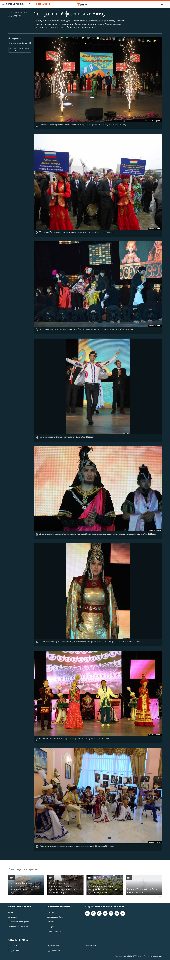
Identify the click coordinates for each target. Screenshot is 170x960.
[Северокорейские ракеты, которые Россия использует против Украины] (104, 885)
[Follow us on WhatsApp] (111, 913)
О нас (10, 912)
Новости (50, 912)
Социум (50, 927)
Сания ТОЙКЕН (15, 16)
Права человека (54, 931)
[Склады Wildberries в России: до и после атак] (144, 885)
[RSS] (122, 913)
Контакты (12, 917)
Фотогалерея (43, 4)
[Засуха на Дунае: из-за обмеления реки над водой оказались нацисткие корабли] (26, 885)
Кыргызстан (13, 951)
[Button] (14, 39)
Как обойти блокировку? (19, 922)
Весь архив (157, 897)
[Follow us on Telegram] (105, 913)
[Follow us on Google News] (116, 913)
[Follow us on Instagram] (93, 913)
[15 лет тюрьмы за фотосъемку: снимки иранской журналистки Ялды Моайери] (65, 885)
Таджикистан (53, 946)
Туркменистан (53, 951)
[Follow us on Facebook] (99, 913)
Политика (51, 922)
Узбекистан (91, 946)
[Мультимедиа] (162, 4)
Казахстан (12, 946)
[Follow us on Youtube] (87, 913)
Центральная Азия (55, 917)
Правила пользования (18, 927)
